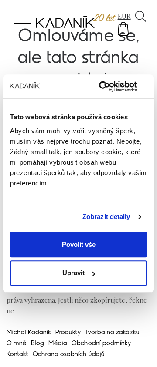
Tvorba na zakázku (112, 333)
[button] (123, 29)
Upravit (73, 272)
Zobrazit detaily (106, 216)
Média (57, 344)
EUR (124, 16)
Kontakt (17, 354)
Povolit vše (79, 244)
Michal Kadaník (29, 333)
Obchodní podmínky (101, 344)
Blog (37, 344)
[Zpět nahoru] (138, 348)
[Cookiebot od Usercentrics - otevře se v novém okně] (111, 86)
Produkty (68, 333)
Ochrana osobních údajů (69, 354)
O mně (17, 344)
